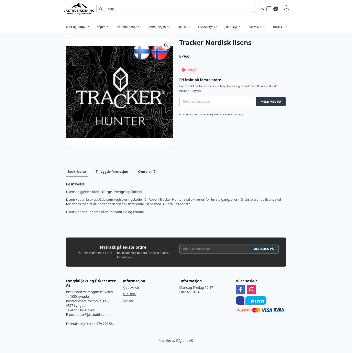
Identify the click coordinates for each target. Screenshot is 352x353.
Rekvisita (255, 27)
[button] (166, 45)
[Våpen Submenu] (109, 26)
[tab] (77, 172)
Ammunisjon (157, 27)
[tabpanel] (176, 198)
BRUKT (277, 27)
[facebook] (240, 289)
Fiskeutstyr (205, 27)
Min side (129, 294)
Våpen (101, 27)
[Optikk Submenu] (190, 26)
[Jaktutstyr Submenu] (241, 26)
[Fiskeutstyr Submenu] (217, 26)
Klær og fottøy (75, 27)
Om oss (128, 301)
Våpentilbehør (127, 27)
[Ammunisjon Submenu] (170, 26)
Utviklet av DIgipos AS (176, 340)
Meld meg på (271, 101)
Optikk (182, 27)
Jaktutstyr (231, 27)
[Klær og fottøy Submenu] (89, 26)
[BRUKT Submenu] (286, 26)
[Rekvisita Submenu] (265, 26)
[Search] (101, 9)
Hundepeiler (226, 114)
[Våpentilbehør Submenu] (140, 26)
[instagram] (251, 289)
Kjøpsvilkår (131, 287)
